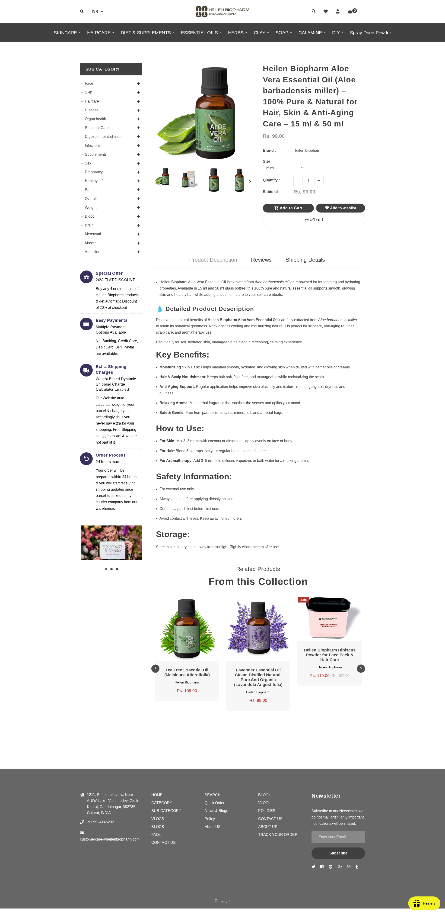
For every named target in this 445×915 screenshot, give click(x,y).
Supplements (96, 154)
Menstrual (93, 234)
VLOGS (157, 819)
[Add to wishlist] (203, 602)
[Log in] (338, 11)
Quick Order (214, 803)
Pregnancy (94, 172)
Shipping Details (305, 260)
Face (89, 83)
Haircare (92, 101)
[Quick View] (181, 602)
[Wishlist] (326, 11)
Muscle (91, 243)
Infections (93, 146)
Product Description (213, 260)
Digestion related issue (104, 137)
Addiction (92, 252)
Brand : (269, 150)
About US (213, 827)
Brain (89, 225)
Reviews (261, 260)
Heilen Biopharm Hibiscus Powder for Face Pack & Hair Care (330, 655)
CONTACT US (163, 842)
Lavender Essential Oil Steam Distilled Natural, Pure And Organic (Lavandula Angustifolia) (258, 677)
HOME (156, 795)
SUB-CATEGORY (166, 811)
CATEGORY (161, 803)
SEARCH (213, 795)
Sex (88, 163)
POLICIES (266, 811)
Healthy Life (95, 181)
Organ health (95, 119)
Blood (90, 216)
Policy (210, 819)
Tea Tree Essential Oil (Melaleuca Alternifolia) (187, 672)
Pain (88, 190)
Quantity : (271, 180)
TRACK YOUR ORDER (278, 835)
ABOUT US (267, 827)
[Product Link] (192, 602)
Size (266, 161)
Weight (90, 207)
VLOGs (264, 803)
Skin (88, 92)
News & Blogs (216, 811)
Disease (92, 110)
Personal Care (97, 128)
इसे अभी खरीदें (314, 220)
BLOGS (157, 827)
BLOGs (264, 795)
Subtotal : (271, 192)
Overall (91, 199)
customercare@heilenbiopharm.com (110, 839)
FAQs (156, 835)
